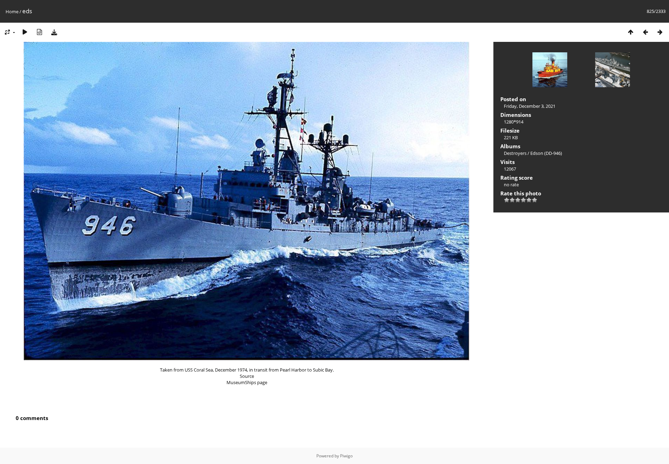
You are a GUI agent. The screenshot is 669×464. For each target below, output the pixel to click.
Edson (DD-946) (546, 153)
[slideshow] (24, 32)
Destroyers (515, 153)
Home (12, 11)
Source (247, 376)
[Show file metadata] (39, 32)
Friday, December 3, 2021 (529, 106)
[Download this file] (54, 32)
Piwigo (346, 456)
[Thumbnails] (630, 32)
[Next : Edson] (660, 32)
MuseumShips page (246, 382)
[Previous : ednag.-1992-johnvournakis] (645, 32)
